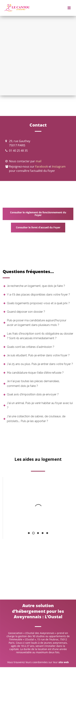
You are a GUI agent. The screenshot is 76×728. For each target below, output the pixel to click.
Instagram (59, 166)
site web (64, 662)
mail (38, 161)
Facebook (41, 166)
